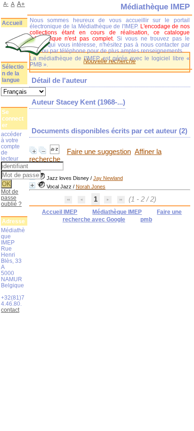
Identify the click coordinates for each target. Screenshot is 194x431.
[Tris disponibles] (55, 151)
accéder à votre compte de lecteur (11, 146)
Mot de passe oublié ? (11, 197)
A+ (21, 4)
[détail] (32, 185)
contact (10, 310)
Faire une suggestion (99, 151)
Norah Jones (90, 186)
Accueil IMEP (59, 212)
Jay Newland (108, 178)
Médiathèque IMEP (117, 212)
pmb (146, 219)
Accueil (12, 23)
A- (5, 4)
